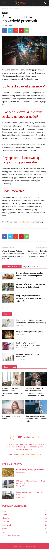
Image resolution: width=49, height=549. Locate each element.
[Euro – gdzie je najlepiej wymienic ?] (8, 472)
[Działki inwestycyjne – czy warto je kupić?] (8, 495)
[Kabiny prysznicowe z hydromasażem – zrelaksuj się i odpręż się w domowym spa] (13, 379)
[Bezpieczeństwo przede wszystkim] (8, 334)
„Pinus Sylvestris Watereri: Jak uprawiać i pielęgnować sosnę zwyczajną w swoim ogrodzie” (13, 255)
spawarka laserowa (25, 222)
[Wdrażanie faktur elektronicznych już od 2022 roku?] (8, 484)
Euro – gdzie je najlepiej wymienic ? (30, 470)
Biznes (16, 9)
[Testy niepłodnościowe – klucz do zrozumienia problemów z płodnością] (8, 323)
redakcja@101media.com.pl (30, 454)
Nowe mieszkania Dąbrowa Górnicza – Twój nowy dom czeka (36, 418)
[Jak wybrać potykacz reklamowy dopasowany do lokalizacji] (8, 287)
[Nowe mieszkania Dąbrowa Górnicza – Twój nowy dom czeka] (36, 407)
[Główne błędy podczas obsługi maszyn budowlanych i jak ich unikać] (8, 276)
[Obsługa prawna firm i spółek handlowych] (8, 357)
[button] (45, 3)
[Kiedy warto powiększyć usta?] (13, 407)
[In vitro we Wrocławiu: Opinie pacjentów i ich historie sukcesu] (8, 346)
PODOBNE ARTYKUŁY (12, 267)
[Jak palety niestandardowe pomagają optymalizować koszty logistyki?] (8, 298)
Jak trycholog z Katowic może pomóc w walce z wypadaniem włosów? (37, 253)
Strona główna (7, 9)
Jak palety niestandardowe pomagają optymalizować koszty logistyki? (30, 298)
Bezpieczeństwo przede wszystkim (30, 332)
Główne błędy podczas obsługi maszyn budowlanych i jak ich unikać (29, 276)
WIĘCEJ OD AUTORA (30, 267)
